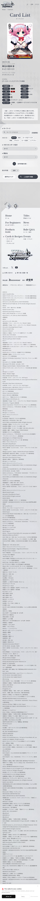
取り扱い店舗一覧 (22, 273)
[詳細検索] (35, 133)
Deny (23, 896)
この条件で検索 (28, 177)
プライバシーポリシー (16, 285)
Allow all (9, 896)
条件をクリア (9, 177)
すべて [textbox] (6, 149)
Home (4, 9)
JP (27, 4)
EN (32, 4)
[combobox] (20, 149)
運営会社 (5, 285)
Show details (34, 896)
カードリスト (10, 239)
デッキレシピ (10, 243)
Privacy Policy (6, 892)
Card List (10, 9)
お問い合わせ (8, 273)
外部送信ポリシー (31, 285)
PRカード (9, 241)
